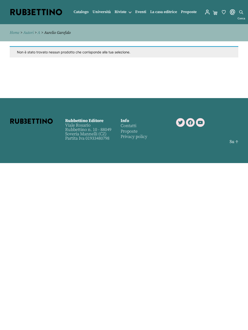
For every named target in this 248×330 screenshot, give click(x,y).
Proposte (189, 12)
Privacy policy (134, 136)
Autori (28, 32)
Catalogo (81, 12)
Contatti (128, 126)
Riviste (120, 12)
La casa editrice (163, 12)
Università (102, 12)
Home (14, 32)
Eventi (140, 12)
